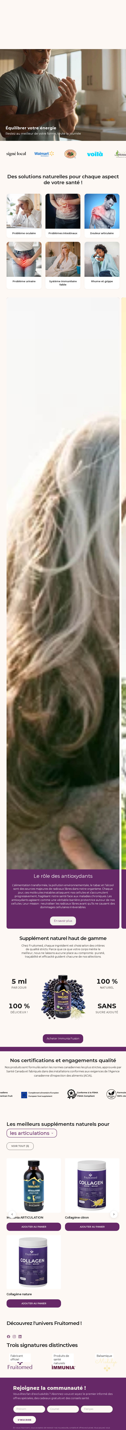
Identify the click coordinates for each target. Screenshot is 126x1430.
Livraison (90, 1412)
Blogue (9, 1418)
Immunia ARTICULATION (25, 1168)
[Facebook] (8, 1287)
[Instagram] (14, 1287)
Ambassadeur (53, 1412)
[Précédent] (12, 1165)
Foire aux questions (96, 1406)
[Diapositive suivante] (121, 564)
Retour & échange (96, 1418)
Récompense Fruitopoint (59, 1406)
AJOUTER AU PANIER (33, 1177)
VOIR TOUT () (20, 1096)
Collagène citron (77, 1168)
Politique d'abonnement (99, 1424)
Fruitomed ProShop (56, 1418)
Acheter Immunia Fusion (63, 989)
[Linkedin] (20, 1287)
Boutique (10, 1406)
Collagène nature (19, 1245)
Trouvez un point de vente (20, 1412)
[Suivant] (114, 1165)
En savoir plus (63, 871)
